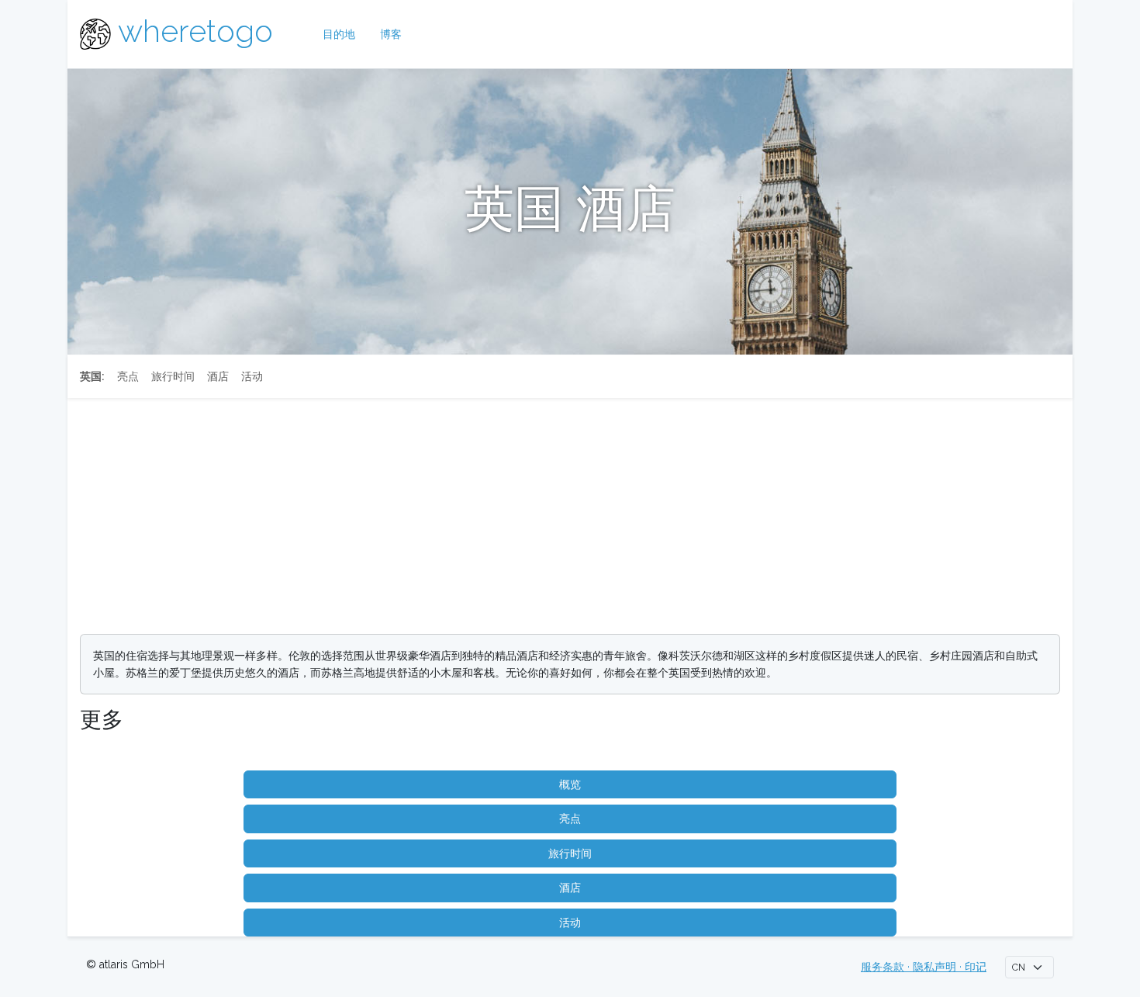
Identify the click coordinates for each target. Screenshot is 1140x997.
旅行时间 (173, 376)
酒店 (218, 376)
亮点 (128, 376)
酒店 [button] (570, 887)
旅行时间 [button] (570, 853)
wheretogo (195, 30)
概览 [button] (570, 784)
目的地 (339, 34)
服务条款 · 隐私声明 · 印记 (923, 967)
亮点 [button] (570, 818)
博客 (391, 34)
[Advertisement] (570, 512)
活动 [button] (570, 922)
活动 (252, 376)
